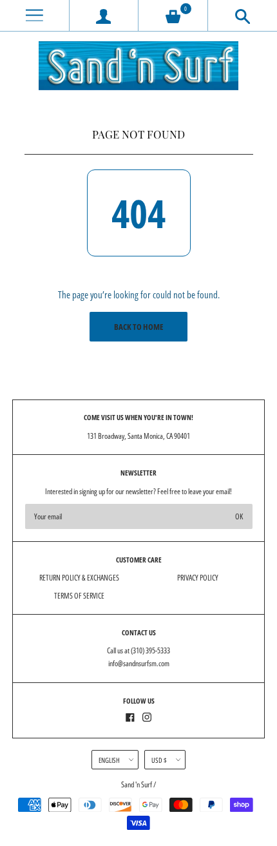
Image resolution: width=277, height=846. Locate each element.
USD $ (159, 760)
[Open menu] (34, 15)
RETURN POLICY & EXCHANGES (79, 577)
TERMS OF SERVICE (79, 595)
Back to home (139, 326)
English (109, 760)
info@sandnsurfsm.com (138, 663)
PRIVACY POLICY (197, 577)
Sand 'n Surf (137, 784)
